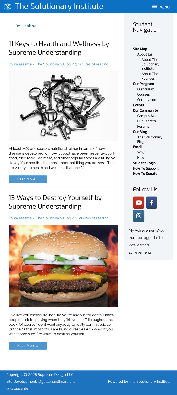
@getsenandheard (54, 381)
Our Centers (146, 121)
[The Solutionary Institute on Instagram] (138, 216)
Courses (143, 94)
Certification (146, 100)
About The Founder (150, 76)
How (140, 157)
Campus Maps (148, 116)
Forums (143, 126)
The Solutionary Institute (59, 6)
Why (141, 152)
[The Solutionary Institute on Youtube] (138, 203)
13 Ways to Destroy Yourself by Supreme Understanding (55, 202)
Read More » (29, 180)
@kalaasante (17, 388)
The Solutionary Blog (53, 64)
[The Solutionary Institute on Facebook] (151, 203)
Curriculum (145, 89)
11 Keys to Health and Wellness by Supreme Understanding (59, 48)
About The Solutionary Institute (151, 64)
